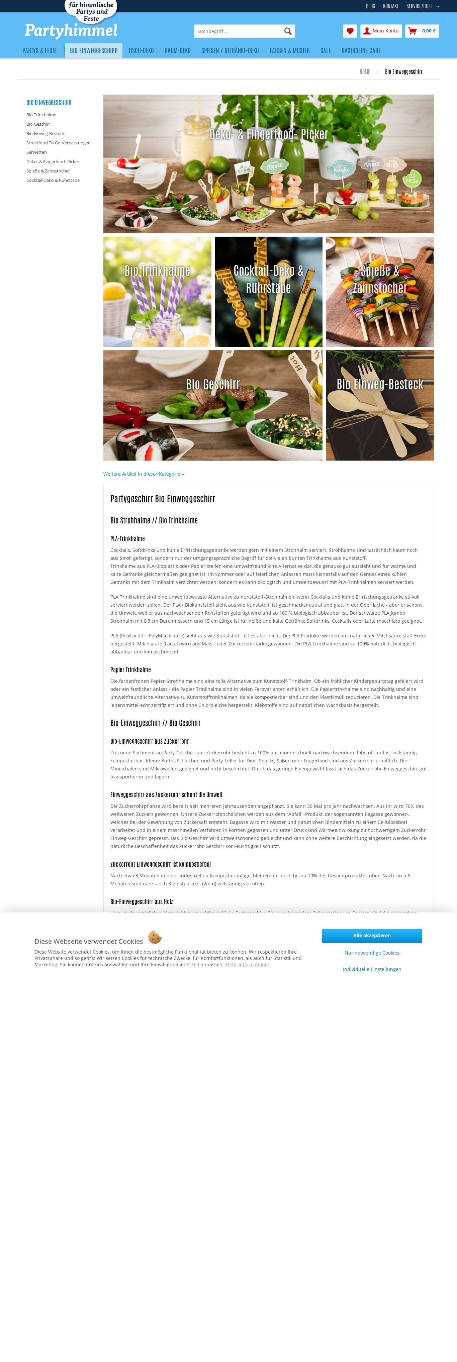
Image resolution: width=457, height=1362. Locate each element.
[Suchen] (288, 31)
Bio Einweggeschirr (48, 102)
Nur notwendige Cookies (372, 953)
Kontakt (390, 6)
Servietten (36, 152)
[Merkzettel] (350, 31)
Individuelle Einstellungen (372, 969)
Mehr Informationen (248, 964)
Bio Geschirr (38, 124)
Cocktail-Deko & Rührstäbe (53, 180)
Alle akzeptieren (372, 935)
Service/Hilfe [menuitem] (420, 5)
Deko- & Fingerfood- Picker (52, 161)
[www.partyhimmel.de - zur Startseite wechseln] (90, 31)
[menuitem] (244, 31)
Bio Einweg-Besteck (45, 133)
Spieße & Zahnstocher (48, 171)
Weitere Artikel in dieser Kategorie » (143, 474)
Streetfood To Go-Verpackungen (58, 143)
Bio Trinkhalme (41, 115)
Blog (370, 6)
